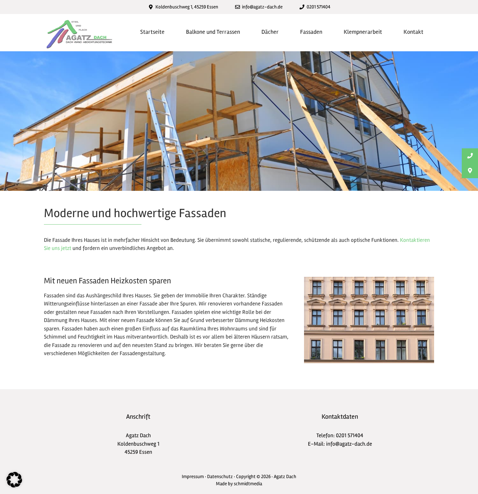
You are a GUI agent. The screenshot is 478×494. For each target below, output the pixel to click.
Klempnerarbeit (363, 31)
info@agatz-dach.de (349, 443)
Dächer (270, 31)
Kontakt (413, 31)
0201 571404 (349, 435)
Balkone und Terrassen (213, 31)
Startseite (152, 31)
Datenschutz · (221, 476)
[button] (14, 479)
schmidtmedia (248, 484)
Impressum (193, 476)
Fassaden (311, 31)
